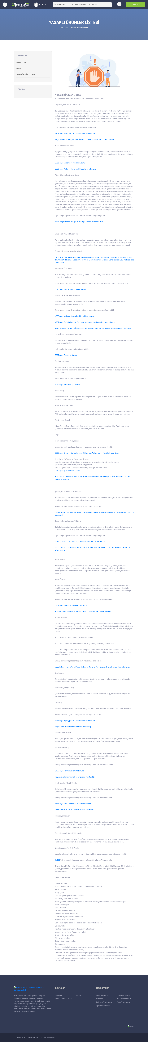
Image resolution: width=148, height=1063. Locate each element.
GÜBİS (57, 860)
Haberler (99, 999)
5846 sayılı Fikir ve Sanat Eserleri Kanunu (70, 289)
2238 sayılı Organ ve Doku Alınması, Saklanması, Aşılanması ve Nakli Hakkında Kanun (87, 453)
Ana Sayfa (64, 28)
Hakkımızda (21, 62)
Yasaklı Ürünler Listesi (79, 28)
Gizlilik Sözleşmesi (124, 995)
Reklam (19, 68)
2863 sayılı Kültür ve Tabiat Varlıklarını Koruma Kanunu (75, 169)
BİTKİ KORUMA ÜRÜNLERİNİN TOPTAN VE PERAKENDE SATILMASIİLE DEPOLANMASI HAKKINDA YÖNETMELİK (92, 549)
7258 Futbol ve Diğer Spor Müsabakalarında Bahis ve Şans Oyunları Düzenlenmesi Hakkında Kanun (92, 667)
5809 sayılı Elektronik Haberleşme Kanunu (71, 605)
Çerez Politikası (102, 995)
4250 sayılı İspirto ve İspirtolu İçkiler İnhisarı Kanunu (74, 316)
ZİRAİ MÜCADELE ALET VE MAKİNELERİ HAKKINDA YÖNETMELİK (80, 542)
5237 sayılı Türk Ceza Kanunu (66, 355)
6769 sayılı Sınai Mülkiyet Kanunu (67, 385)
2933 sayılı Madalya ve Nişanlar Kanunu (70, 163)
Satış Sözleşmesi (123, 1002)
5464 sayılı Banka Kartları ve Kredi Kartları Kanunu (73, 804)
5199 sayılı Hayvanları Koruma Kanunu (68, 471)
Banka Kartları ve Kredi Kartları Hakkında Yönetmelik (74, 810)
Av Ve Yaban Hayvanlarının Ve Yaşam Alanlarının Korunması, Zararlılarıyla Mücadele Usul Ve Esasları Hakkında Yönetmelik (92, 478)
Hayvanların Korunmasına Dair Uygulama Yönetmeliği (74, 777)
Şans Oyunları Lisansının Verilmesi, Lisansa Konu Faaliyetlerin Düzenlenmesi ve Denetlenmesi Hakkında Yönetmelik (94, 513)
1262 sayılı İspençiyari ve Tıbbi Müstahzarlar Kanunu (75, 133)
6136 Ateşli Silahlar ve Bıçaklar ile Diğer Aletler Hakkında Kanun (79, 222)
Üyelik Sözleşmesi (103, 1006)
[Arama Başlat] (109, 4)
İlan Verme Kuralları (124, 999)
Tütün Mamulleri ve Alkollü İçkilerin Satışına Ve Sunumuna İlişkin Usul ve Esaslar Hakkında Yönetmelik (93, 328)
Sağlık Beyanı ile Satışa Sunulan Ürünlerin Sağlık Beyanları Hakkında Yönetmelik (85, 139)
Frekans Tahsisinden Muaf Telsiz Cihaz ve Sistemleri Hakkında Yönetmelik (83, 611)
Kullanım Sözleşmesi (104, 1002)
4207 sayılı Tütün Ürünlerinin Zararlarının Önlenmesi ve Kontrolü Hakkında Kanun (85, 322)
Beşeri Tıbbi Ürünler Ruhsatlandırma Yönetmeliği (73, 727)
